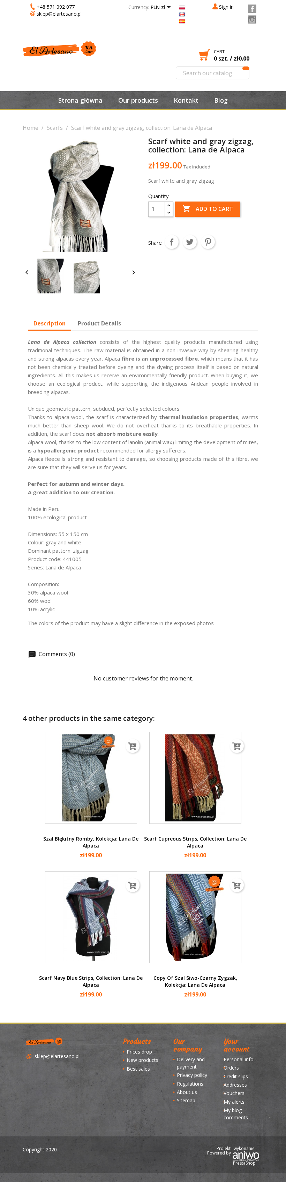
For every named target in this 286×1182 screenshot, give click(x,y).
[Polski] (182, 6)
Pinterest (208, 242)
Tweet (190, 242)
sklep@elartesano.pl (59, 13)
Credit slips (236, 1076)
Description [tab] (49, 323)
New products (142, 1060)
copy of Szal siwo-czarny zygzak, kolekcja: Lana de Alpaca (195, 981)
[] (245, 68)
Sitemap (186, 1100)
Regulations (190, 1083)
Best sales (138, 1068)
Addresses (235, 1084)
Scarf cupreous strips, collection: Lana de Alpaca (195, 842)
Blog (221, 100)
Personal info (239, 1059)
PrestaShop (244, 1163)
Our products (138, 100)
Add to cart (207, 209)
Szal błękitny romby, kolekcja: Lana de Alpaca (90, 842)
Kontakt (186, 100)
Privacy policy (192, 1075)
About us (187, 1092)
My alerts (234, 1101)
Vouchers (234, 1093)
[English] (182, 13)
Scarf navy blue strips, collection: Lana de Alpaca (91, 981)
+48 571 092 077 (56, 6)
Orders (231, 1067)
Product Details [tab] (99, 323)
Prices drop (139, 1051)
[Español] (182, 20)
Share (172, 242)
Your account (236, 1045)
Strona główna (80, 100)
